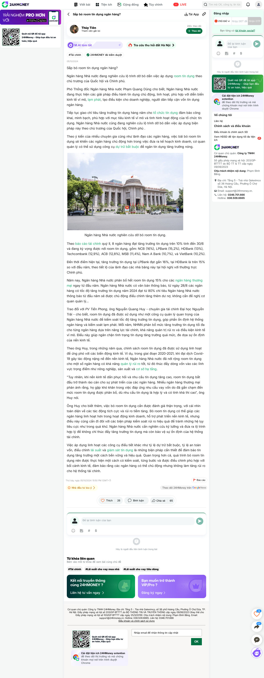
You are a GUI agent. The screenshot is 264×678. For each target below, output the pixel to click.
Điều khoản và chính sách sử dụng (137, 620)
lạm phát (94, 99)
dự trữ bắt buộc (127, 147)
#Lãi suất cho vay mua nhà (102, 569)
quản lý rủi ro (130, 364)
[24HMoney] (15, 4)
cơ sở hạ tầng (146, 369)
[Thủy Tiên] (74, 29)
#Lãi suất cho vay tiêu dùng (141, 569)
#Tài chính (75, 54)
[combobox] (222, 21)
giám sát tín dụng (120, 450)
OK (196, 641)
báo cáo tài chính (88, 243)
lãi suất (96, 450)
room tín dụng (184, 76)
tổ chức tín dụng (165, 113)
